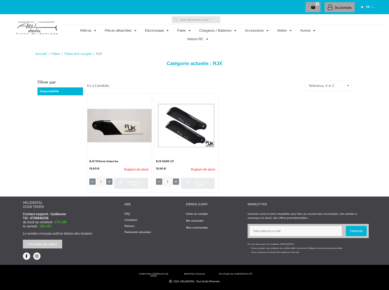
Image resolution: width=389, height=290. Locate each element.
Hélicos (85, 30)
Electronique (154, 30)
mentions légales (194, 274)
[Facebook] (26, 256)
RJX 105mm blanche (103, 161)
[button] (313, 7)
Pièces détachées (118, 30)
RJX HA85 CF (165, 161)
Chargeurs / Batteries (215, 30)
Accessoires (254, 30)
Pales (181, 30)
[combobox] (196, 19)
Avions (305, 30)
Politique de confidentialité (235, 274)
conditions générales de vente (153, 275)
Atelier (282, 30)
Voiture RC (195, 39)
